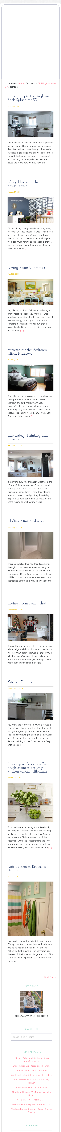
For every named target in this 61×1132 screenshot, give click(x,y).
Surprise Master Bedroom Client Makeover (27, 351)
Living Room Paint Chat (27, 603)
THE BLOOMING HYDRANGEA (30, 18)
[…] (47, 162)
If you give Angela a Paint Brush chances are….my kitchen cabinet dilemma (29, 767)
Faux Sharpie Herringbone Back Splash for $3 (29, 98)
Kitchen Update (20, 682)
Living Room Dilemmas (26, 268)
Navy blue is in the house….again (23, 184)
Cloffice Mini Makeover (26, 521)
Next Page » (50, 977)
